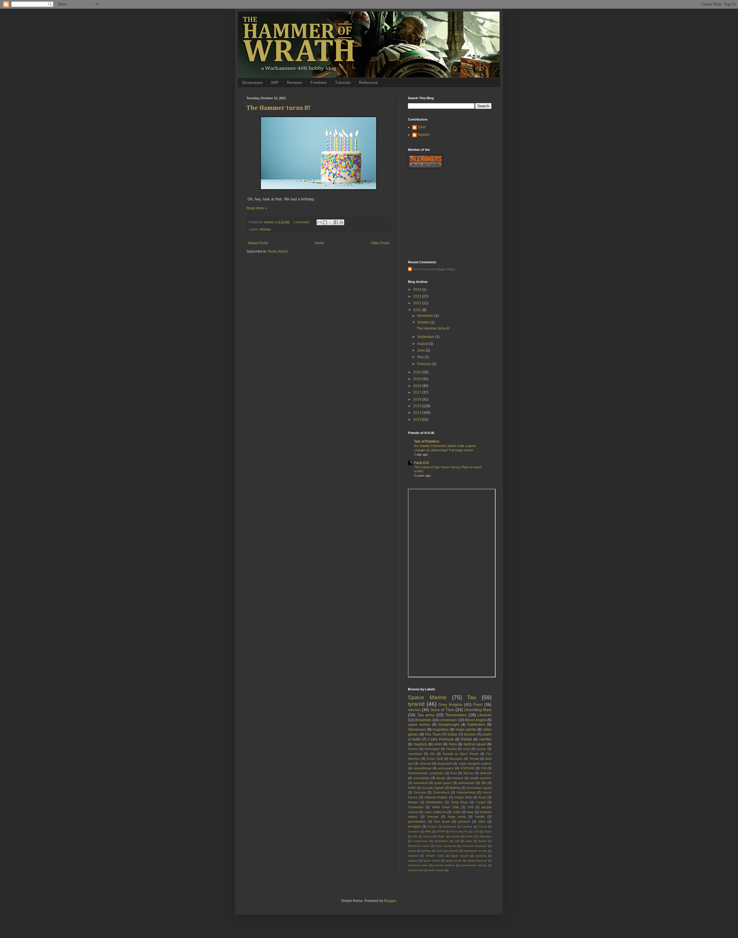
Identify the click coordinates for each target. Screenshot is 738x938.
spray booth (454, 860)
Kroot (482, 797)
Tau (471, 697)
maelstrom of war (475, 850)
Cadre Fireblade (441, 739)
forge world (457, 816)
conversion (448, 720)
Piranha (451, 749)
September (426, 337)
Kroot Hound (459, 831)
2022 (417, 303)
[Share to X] (330, 222)
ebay (470, 812)
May (421, 357)
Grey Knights (450, 704)
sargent (413, 860)
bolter (469, 836)
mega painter (466, 730)
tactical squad (475, 744)
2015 (417, 406)
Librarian (484, 715)
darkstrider (441, 841)
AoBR (412, 788)
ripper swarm (460, 855)
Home (319, 243)
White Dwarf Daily (446, 807)
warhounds (415, 870)
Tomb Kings (459, 802)
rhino (453, 744)
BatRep (455, 788)
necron (414, 709)
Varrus (427, 836)
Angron (432, 826)
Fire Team (433, 734)
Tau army (426, 715)
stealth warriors (481, 778)
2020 (417, 372)
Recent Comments (424, 269)
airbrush (486, 773)
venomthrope (422, 768)
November (425, 316)
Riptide (466, 739)
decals (440, 778)
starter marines (477, 860)
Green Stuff (434, 758)
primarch (464, 821)
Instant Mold (463, 797)
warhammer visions (474, 865)
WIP (274, 82)
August (423, 344)
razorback (415, 753)
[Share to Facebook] (336, 222)
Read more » (256, 208)
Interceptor (432, 749)
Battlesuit (449, 826)
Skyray (468, 773)
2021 (417, 310)
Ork (415, 836)
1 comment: (302, 222)
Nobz (488, 831)
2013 (417, 420)
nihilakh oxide (434, 855)
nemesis (457, 778)
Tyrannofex (416, 807)
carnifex (485, 739)
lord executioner (447, 850)
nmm (438, 744)
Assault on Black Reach (461, 753)
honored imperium (474, 845)
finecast (433, 816)
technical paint (418, 865)
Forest (483, 826)
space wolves (419, 725)
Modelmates (434, 802)
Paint (477, 704)
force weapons (446, 845)
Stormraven (417, 730)
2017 (417, 392)
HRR (428, 831)
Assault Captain (433, 788)
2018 (417, 386)
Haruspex (456, 758)
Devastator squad (479, 788)
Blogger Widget (446, 269)
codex (456, 812)
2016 (417, 399)
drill (457, 841)
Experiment (441, 792)
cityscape (485, 836)
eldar (469, 841)
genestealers (417, 821)
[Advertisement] (451, 214)
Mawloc (413, 802)
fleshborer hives (419, 845)
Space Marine (427, 697)
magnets (420, 744)
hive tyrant (442, 821)
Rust (453, 773)
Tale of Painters (426, 441)
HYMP (441, 831)
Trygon (481, 802)
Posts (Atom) (278, 251)
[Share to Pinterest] (341, 222)
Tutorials (343, 82)
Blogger (390, 901)
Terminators (456, 715)
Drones (413, 749)
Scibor (452, 734)
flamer (483, 841)
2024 (417, 289)
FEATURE (467, 768)
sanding (481, 855)
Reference (368, 82)
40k (432, 753)
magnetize (440, 730)
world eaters (436, 870)
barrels (455, 836)
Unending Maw (478, 709)
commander (421, 778)
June (421, 350)
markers (413, 855)
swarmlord (420, 783)
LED (476, 831)
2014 (417, 413)
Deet (422, 127)
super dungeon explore (475, 763)
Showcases (252, 82)
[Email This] (319, 222)
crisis (466, 749)
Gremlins (413, 831)
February (424, 364)
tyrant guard (442, 783)
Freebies (318, 82)
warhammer (466, 783)
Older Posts (380, 243)
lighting (426, 850)
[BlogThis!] (325, 222)
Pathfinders (476, 725)
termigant (414, 826)
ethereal (425, 763)
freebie (480, 816)
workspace (445, 768)
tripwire (424, 135)
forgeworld (444, 763)
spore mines (431, 860)
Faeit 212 (421, 463)
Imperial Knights (436, 797)
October (423, 322)
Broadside (423, 720)
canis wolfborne (435, 812)
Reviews (294, 82)
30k (483, 783)
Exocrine (420, 792)
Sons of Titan (442, 709)
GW (483, 768)
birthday (265, 229)
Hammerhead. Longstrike (426, 773)
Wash (441, 836)
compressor (420, 841)
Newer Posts (258, 243)
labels (412, 850)
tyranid (416, 704)
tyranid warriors (444, 865)
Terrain (474, 758)
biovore (470, 734)
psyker (481, 749)
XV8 (470, 807)
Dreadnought (448, 725)
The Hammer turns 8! (278, 108)
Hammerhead (466, 792)
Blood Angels (475, 720)
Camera (467, 826)
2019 (417, 379)
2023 (417, 296)
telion (481, 821)
